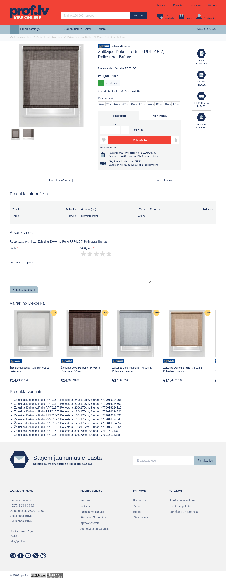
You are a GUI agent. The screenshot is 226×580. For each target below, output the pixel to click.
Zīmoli (89, 29)
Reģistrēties (210, 18)
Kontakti (161, 5)
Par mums (195, 5)
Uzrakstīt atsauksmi (107, 91)
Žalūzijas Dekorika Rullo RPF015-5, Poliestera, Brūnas (183, 369)
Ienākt (206, 16)
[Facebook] (20, 555)
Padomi (101, 29)
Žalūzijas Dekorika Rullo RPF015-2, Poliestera (29, 369)
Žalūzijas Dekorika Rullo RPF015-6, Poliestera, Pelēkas (132, 369)
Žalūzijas (38, 37)
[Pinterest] (43, 555)
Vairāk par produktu (130, 91)
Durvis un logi (23, 37)
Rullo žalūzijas (54, 37)
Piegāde (177, 5)
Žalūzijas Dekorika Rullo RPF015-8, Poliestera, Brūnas (81, 369)
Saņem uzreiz (73, 29)
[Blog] (35, 555)
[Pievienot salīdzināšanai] (175, 140)
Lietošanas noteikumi (182, 500)
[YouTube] (28, 555)
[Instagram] (13, 555)
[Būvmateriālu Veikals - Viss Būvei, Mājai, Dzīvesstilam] (29, 12)
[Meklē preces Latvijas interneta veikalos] (55, 575)
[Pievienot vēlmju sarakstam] (104, 140)
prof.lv (25, 575)
